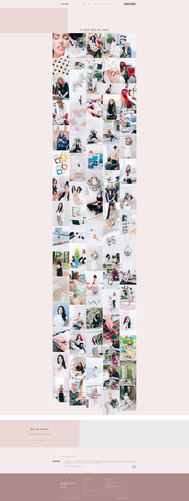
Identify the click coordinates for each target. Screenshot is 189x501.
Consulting (87, 490)
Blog (84, 493)
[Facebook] (61, 487)
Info (84, 485)
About (85, 482)
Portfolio (86, 487)
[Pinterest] (64, 487)
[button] (135, 467)
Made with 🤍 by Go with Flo (122, 498)
